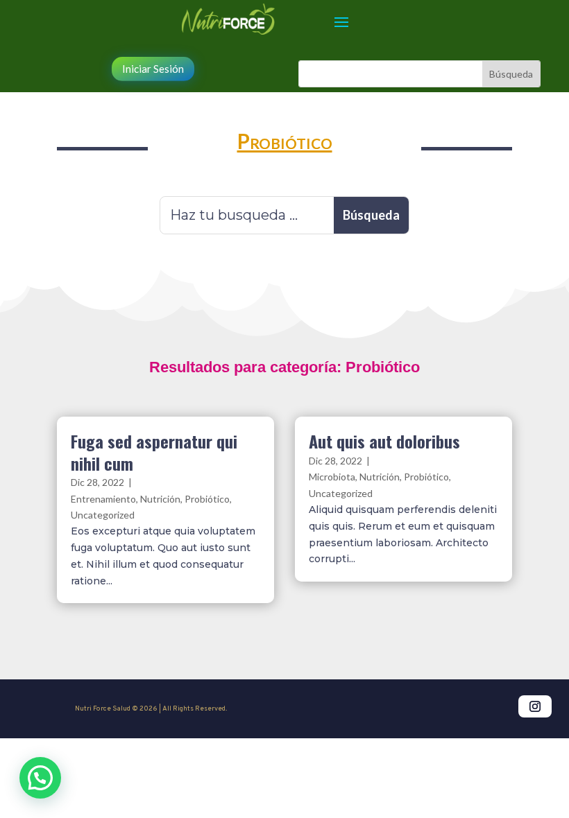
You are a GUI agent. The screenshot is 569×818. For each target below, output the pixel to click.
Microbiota (332, 476)
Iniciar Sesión (153, 68)
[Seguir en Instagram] (535, 706)
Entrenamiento (103, 499)
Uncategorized (103, 515)
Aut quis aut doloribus (384, 440)
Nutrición (160, 499)
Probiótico (207, 499)
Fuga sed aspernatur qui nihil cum (154, 451)
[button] (40, 778)
